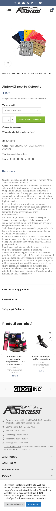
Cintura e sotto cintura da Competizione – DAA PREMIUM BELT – (15, 360)
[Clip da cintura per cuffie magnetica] (41, 341)
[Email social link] (23, 3)
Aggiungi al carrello (30, 119)
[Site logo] (28, 10)
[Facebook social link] (15, 3)
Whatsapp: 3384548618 (17, 434)
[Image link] (22, 409)
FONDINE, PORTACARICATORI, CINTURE (31, 73)
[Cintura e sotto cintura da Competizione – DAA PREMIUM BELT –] (14, 341)
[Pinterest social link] (28, 3)
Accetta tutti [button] (33, 504)
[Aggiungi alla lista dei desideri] (23, 333)
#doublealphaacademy (17, 154)
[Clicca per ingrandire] (7, 63)
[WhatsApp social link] (36, 3)
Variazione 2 (8, 105)
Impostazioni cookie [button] (14, 504)
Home (5, 73)
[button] (49, 338)
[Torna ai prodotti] (4, 80)
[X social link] (19, 3)
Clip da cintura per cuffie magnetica (41, 357)
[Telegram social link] (40, 3)
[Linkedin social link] (32, 3)
